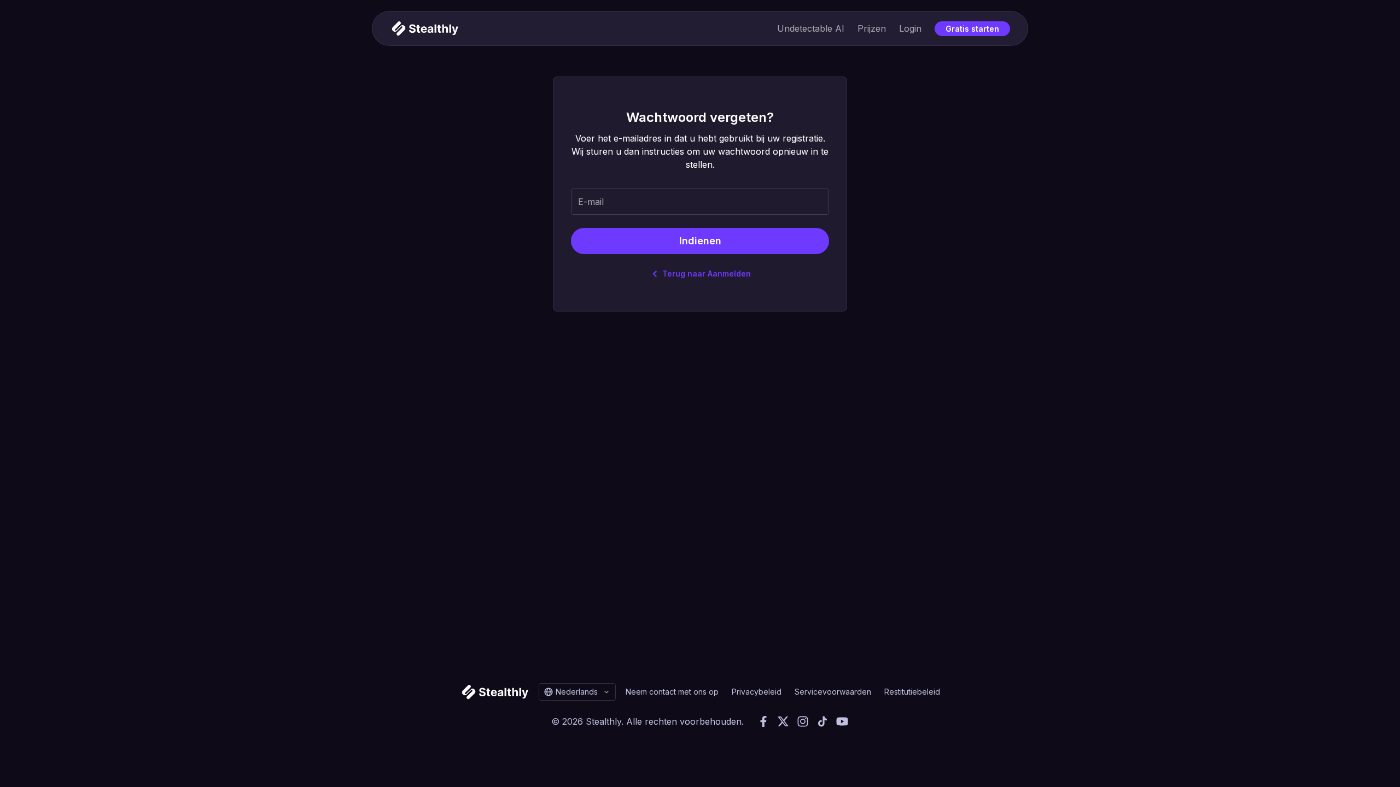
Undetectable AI (810, 28)
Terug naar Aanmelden (706, 273)
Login (910, 28)
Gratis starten (972, 28)
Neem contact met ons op (672, 691)
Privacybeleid (756, 691)
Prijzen (872, 28)
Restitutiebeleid (912, 691)
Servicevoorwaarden (833, 691)
